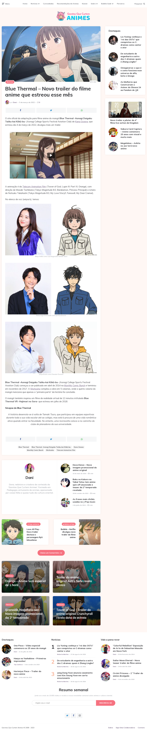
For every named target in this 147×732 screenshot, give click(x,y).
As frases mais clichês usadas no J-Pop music (84, 500)
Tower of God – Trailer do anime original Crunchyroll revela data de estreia (74, 614)
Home (25, 4)
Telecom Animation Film (34, 186)
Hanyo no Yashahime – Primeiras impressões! (30, 659)
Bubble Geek (106, 4)
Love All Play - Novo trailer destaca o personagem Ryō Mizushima (34, 534)
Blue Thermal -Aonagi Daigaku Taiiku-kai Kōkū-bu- (51, 447)
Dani (15, 102)
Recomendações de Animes (68, 4)
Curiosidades (48, 4)
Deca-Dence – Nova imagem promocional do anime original (85, 468)
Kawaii (84, 4)
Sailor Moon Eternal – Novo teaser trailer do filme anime (127, 661)
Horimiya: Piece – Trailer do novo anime (27, 672)
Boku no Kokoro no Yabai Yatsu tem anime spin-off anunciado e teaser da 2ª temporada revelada (84, 484)
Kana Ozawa (81, 121)
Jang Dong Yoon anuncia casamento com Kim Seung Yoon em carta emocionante (75, 675)
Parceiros (120, 4)
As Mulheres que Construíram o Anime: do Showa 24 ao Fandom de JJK (131, 86)
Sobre (93, 4)
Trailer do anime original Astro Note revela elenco (74, 581)
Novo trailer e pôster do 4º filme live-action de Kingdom (124, 121)
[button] (51, 155)
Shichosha (35, 388)
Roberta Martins (63, 654)
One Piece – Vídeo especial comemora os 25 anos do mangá (30, 647)
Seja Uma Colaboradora (125, 728)
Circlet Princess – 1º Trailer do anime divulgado (128, 674)
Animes (60, 572)
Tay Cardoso (18, 664)
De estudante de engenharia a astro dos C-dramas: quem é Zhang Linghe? (131, 57)
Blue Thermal (24, 447)
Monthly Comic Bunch (74, 385)
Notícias (34, 4)
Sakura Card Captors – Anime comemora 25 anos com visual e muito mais (131, 133)
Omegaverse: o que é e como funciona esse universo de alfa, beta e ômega (131, 72)
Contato (141, 728)
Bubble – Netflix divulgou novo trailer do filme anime (68, 533)
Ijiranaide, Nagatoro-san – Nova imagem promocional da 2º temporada (23, 614)
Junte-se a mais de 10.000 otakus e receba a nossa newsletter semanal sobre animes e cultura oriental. (73, 696)
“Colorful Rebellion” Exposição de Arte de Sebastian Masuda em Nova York (128, 648)
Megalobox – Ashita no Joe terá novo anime (130, 146)
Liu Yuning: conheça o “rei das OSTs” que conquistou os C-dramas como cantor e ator (131, 42)
